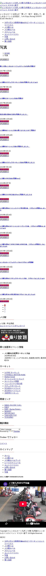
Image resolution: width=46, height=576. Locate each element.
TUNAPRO (8, 417)
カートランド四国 (11, 381)
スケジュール (9, 32)
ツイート (3, 443)
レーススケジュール (12, 463)
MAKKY (7, 411)
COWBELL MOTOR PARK (14, 375)
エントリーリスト (11, 34)
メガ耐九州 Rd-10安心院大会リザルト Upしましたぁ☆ (17, 294)
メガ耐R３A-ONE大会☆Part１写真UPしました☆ (16, 194)
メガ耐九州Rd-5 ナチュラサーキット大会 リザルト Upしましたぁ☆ (22, 278)
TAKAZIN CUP (10, 415)
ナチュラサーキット (12, 386)
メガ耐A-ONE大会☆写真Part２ (10, 178)
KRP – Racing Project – (12, 409)
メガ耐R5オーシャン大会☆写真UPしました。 (15, 146)
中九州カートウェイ (12, 388)
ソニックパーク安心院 (13, 384)
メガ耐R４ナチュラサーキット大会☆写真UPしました (17, 162)
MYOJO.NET (9, 413)
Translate (16, 431)
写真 (6, 37)
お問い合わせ (9, 39)
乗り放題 (8, 41)
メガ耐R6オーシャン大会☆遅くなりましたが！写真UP (18, 130)
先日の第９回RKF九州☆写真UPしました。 (14, 114)
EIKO (6, 407)
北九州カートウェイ (12, 391)
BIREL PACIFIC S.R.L (13, 405)
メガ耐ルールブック (12, 460)
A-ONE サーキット (12, 372)
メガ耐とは (8, 27)
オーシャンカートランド (14, 379)
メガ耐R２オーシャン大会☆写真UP (11, 98)
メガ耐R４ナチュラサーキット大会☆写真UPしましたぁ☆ (19, 82)
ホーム (7, 456)
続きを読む (4, 73)
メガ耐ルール (9, 30)
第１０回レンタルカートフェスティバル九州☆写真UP (17, 66)
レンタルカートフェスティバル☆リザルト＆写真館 (16, 262)
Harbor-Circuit (9, 377)
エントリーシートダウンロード (12, 326)
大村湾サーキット (11, 393)
